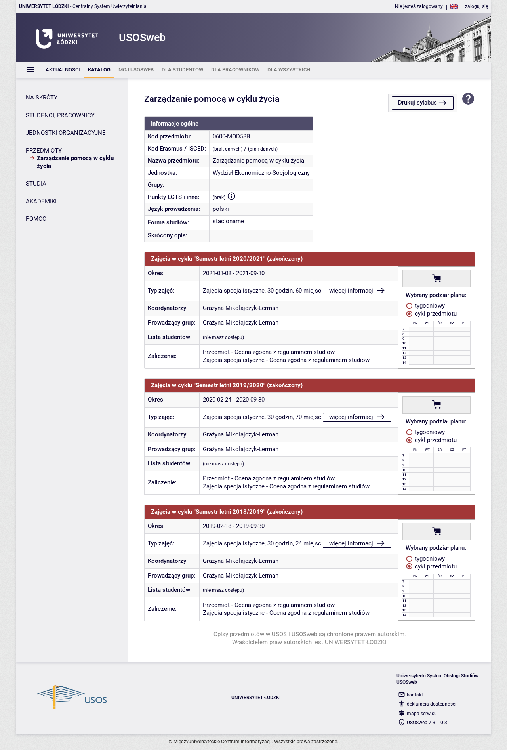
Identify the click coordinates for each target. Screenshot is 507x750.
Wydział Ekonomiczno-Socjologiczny (261, 172)
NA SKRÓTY (41, 97)
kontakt (415, 695)
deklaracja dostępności (431, 704)
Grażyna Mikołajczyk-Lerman (240, 308)
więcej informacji (352, 290)
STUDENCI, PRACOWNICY (60, 115)
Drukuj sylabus (417, 102)
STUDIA (36, 183)
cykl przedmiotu (435, 313)
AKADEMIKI (41, 201)
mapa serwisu (422, 713)
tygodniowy (429, 305)
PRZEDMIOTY (44, 150)
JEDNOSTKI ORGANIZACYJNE (66, 132)
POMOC (36, 218)
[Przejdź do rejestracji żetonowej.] (436, 278)
